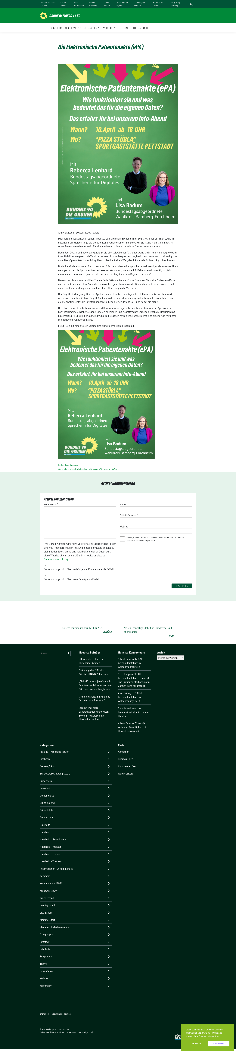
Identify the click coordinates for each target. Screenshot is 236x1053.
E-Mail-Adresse (129, 515)
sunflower (61, 1032)
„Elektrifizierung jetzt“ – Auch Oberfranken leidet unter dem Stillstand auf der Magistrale (95, 685)
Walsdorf (44, 978)
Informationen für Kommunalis (56, 868)
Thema (43, 963)
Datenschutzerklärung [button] (209, 1036)
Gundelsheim (47, 817)
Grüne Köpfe (46, 810)
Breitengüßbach (48, 766)
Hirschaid (45, 832)
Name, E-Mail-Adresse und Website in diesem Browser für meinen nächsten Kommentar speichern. (155, 539)
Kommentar (51, 504)
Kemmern (45, 876)
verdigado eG (87, 1032)
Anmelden (123, 751)
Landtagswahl (47, 905)
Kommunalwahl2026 (51, 883)
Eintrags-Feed (125, 759)
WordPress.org (125, 773)
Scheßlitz (45, 949)
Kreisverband (64, 465)
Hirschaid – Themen (50, 861)
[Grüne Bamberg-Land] (43, 15)
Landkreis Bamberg (79, 469)
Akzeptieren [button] (218, 1044)
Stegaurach (46, 956)
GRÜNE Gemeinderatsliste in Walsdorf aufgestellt (130, 662)
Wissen (116, 469)
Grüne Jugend (47, 802)
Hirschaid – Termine (50, 854)
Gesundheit (64, 469)
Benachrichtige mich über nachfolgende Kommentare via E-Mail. (79, 569)
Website (124, 526)
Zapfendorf (46, 985)
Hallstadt (45, 824)
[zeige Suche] (191, 4)
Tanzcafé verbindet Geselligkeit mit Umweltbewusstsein (132, 727)
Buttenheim (46, 781)
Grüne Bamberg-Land (64, 16)
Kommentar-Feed (127, 766)
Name (124, 504)
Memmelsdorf (47, 919)
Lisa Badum (46, 912)
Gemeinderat (47, 795)
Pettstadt (74, 465)
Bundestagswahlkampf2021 (55, 773)
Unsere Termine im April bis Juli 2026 (87, 630)
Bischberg (45, 759)
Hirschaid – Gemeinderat (53, 839)
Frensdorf (45, 788)
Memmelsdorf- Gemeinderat (55, 927)
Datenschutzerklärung (56, 559)
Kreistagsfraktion (49, 890)
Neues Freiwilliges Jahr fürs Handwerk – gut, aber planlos (149, 631)
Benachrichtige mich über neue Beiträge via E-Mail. (72, 579)
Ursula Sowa (46, 971)
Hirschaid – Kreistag (50, 846)
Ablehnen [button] (196, 1044)
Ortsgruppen (46, 934)
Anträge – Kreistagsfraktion (54, 751)
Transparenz (105, 469)
